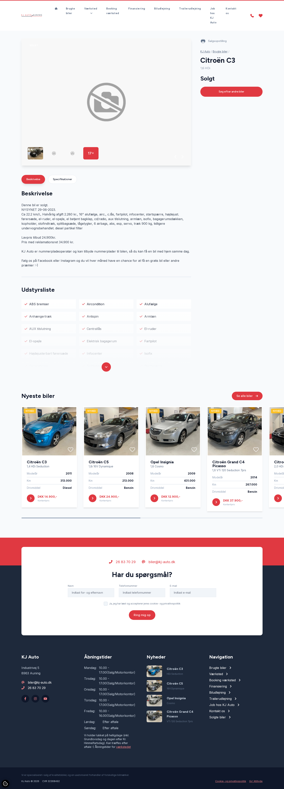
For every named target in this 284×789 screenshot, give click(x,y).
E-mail (173, 585)
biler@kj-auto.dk (161, 562)
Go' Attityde (256, 781)
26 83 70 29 (125, 562)
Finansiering (136, 8)
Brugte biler (70, 11)
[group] (106, 102)
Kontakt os (231, 11)
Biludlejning (162, 8)
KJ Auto (205, 51)
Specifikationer (62, 179)
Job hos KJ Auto (213, 15)
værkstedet (123, 746)
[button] (175, 156)
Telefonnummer (128, 585)
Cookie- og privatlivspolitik (230, 781)
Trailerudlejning (190, 8)
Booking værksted (112, 11)
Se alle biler (244, 395)
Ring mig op (142, 615)
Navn (71, 585)
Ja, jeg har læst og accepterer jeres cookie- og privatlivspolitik (144, 603)
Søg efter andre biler (231, 91)
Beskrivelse (33, 179)
